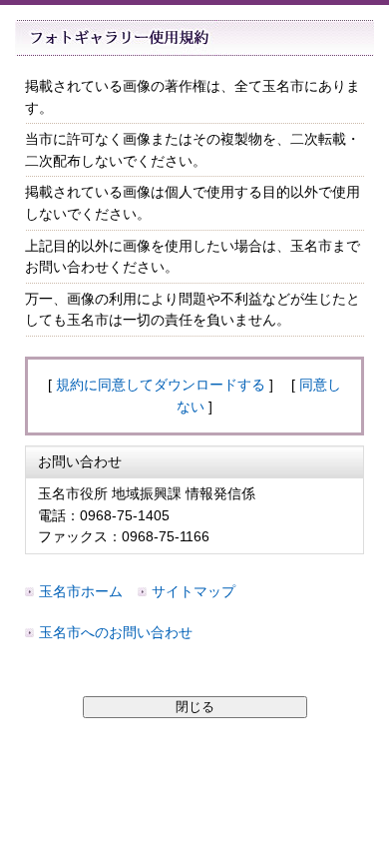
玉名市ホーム (81, 591)
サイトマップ (193, 591)
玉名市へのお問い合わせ (116, 632)
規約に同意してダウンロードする (160, 385)
